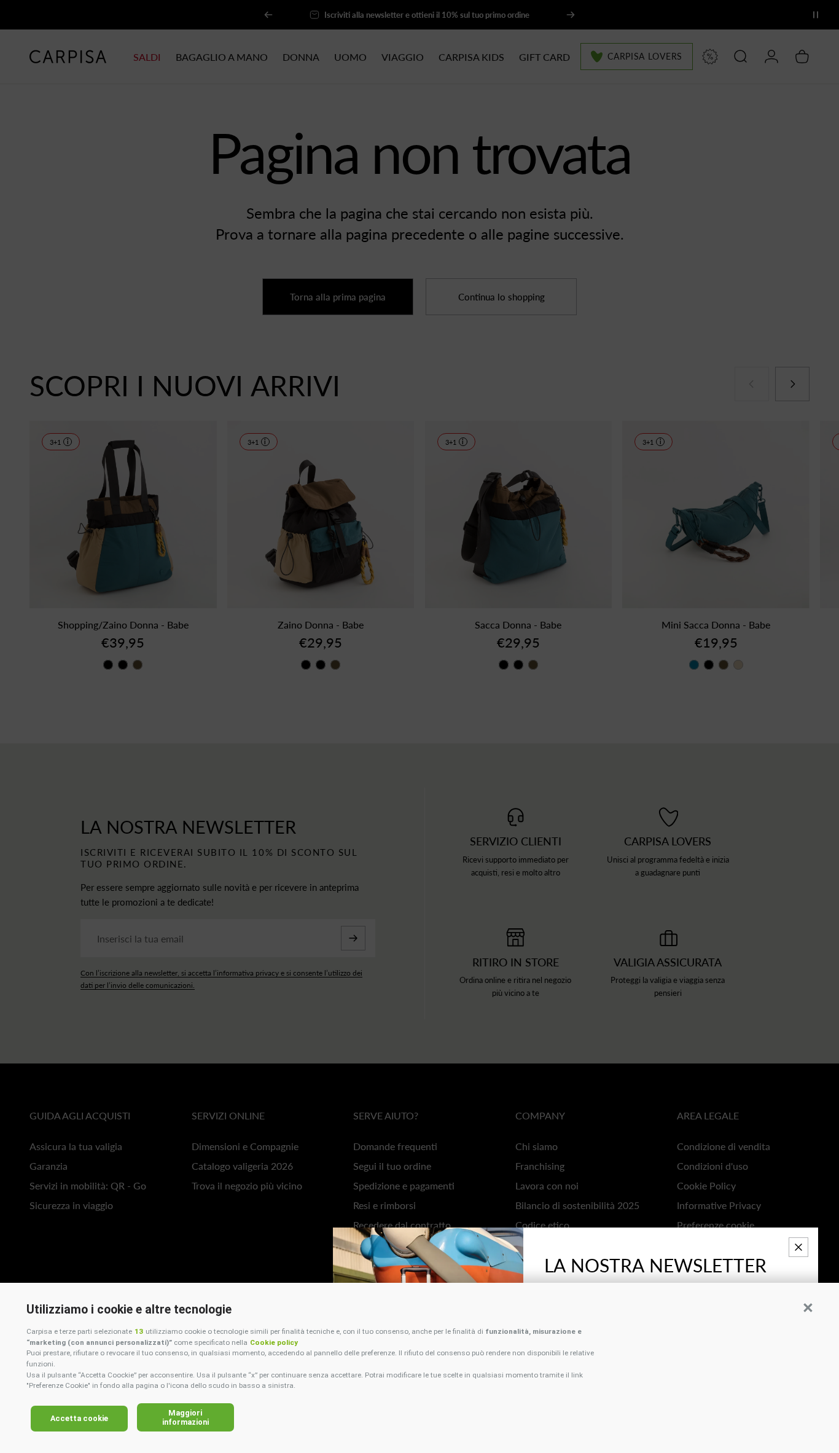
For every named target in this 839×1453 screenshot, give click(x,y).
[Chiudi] (798, 1247)
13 (139, 1331)
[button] (808, 1307)
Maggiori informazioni (185, 1417)
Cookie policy (274, 1342)
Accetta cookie (79, 1418)
